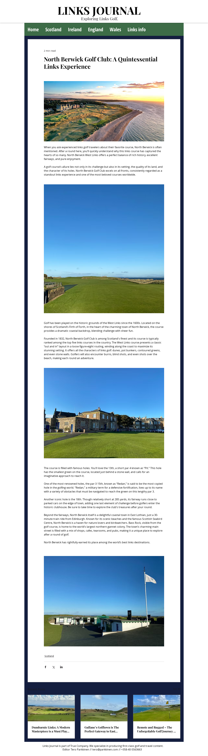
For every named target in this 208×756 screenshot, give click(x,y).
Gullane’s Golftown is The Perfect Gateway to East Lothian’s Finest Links (101, 729)
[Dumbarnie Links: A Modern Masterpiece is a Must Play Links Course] (51, 708)
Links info (137, 29)
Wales (115, 29)
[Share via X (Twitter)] (53, 667)
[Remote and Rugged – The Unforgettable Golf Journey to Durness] (156, 708)
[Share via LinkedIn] (61, 667)
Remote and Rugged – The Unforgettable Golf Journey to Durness (156, 729)
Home (33, 29)
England (95, 29)
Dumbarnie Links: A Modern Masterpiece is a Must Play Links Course (51, 729)
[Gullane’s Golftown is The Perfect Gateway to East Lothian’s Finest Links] (104, 708)
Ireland (75, 29)
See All (176, 688)
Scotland (53, 29)
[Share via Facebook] (45, 667)
